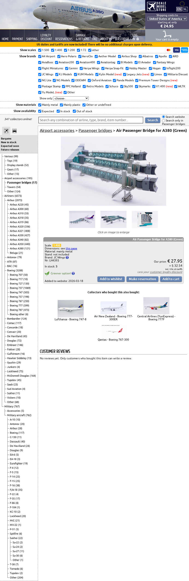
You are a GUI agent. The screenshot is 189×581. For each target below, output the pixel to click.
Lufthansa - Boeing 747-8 (70, 319)
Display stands (15, 165)
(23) (15, 384)
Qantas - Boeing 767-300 (113, 339)
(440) (27, 244)
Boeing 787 (16, 310)
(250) (26, 301)
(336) (27, 226)
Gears (10, 169)
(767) (17, 406)
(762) (29, 415)
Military (9, 406)
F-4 (12, 467)
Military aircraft (16, 415)
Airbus (11, 200)
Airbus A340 (17, 239)
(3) (18, 459)
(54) (18, 187)
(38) (17, 485)
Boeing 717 (16, 279)
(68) (17, 402)
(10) (25, 279)
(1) (18, 507)
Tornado (15, 568)
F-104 (13, 507)
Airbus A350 (17, 244)
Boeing (11, 270)
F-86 (12, 503)
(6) (26, 314)
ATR (9, 261)
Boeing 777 (16, 305)
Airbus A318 (17, 217)
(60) (26, 209)
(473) (26, 310)
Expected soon (10, 146)
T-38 (12, 564)
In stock (65, 111)
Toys (10, 160)
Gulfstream (13, 353)
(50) (25, 274)
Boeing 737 (16, 288)
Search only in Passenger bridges (173, 122)
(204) (20, 577)
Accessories (14, 410)
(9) (21, 450)
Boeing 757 (16, 296)
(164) (33, 375)
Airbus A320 (17, 226)
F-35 (12, 498)
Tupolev (12, 380)
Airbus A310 (17, 213)
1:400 (57, 245)
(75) (21, 371)
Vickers (11, 397)
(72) (19, 340)
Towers (11, 187)
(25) (17, 476)
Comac (11, 323)
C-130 (13, 437)
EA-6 (13, 454)
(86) (26, 222)
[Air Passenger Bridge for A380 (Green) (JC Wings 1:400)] (113, 204)
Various (9, 156)
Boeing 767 (16, 301)
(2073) (18, 200)
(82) (26, 239)
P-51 (13, 529)
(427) (27, 235)
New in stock (8, 142)
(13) (17, 173)
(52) (26, 165)
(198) (26, 296)
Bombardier (14, 318)
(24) (27, 446)
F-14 (12, 476)
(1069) (27, 288)
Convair (12, 331)
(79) (19, 257)
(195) (29, 178)
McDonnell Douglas (18, 375)
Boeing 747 (16, 292)
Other (11, 173)
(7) (17, 564)
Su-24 (16, 546)
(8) (17, 503)
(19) (15, 160)
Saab (10, 384)
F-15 (12, 481)
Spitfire (14, 533)
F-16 (12, 485)
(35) (26, 217)
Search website (175, 116)
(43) (25, 336)
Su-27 (16, 551)
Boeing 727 (16, 283)
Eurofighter (16, 463)
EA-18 (13, 459)
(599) (26, 305)
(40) (23, 441)
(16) (15, 266)
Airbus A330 (17, 235)
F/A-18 (14, 489)
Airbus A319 (17, 222)
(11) (17, 393)
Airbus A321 (17, 231)
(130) (26, 283)
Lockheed (13, 371)
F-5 (12, 472)
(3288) (19, 270)
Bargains (6, 138)
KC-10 (13, 511)
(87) (14, 261)
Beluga (14, 252)
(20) (19, 331)
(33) (26, 213)
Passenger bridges (19, 182)
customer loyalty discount (166, 271)
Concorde (12, 327)
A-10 (13, 419)
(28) (18, 349)
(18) (20, 327)
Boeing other (17, 314)
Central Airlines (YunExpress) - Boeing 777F (156, 318)
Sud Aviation (14, 388)
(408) (27, 231)
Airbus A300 (17, 209)
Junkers (12, 367)
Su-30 (16, 555)
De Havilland (15, 336)
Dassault (15, 441)
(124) (18, 191)
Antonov (12, 257)
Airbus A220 (17, 204)
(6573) (18, 195)
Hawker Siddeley (17, 358)
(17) (16, 169)
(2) (19, 511)
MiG (12, 520)
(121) (27, 248)
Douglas (12, 340)
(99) (16, 156)
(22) (20, 538)
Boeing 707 (16, 274)
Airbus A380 (17, 248)
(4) (18, 367)
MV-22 (14, 525)
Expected (47, 111)
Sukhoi (11, 393)
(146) (20, 345)
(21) (20, 252)
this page (71, 248)
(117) (18, 323)
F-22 (12, 494)
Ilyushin (11, 362)
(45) (26, 204)
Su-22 (16, 542)
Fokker (11, 349)
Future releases (10, 149)
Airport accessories (15, 178)
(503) (26, 292)
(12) (16, 467)
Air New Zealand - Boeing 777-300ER (113, 318)
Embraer (12, 345)
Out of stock (84, 111)
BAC (10, 266)
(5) (22, 410)
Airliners (9, 195)
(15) (16, 472)
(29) (18, 362)
